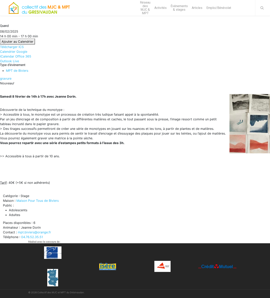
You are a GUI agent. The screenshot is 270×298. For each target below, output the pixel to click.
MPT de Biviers (17, 71)
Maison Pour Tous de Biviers (37, 201)
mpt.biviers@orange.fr (34, 232)
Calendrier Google (13, 52)
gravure (5, 78)
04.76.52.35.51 (32, 237)
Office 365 (23, 56)
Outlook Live (9, 61)
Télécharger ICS (12, 47)
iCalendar (7, 56)
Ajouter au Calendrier (17, 41)
